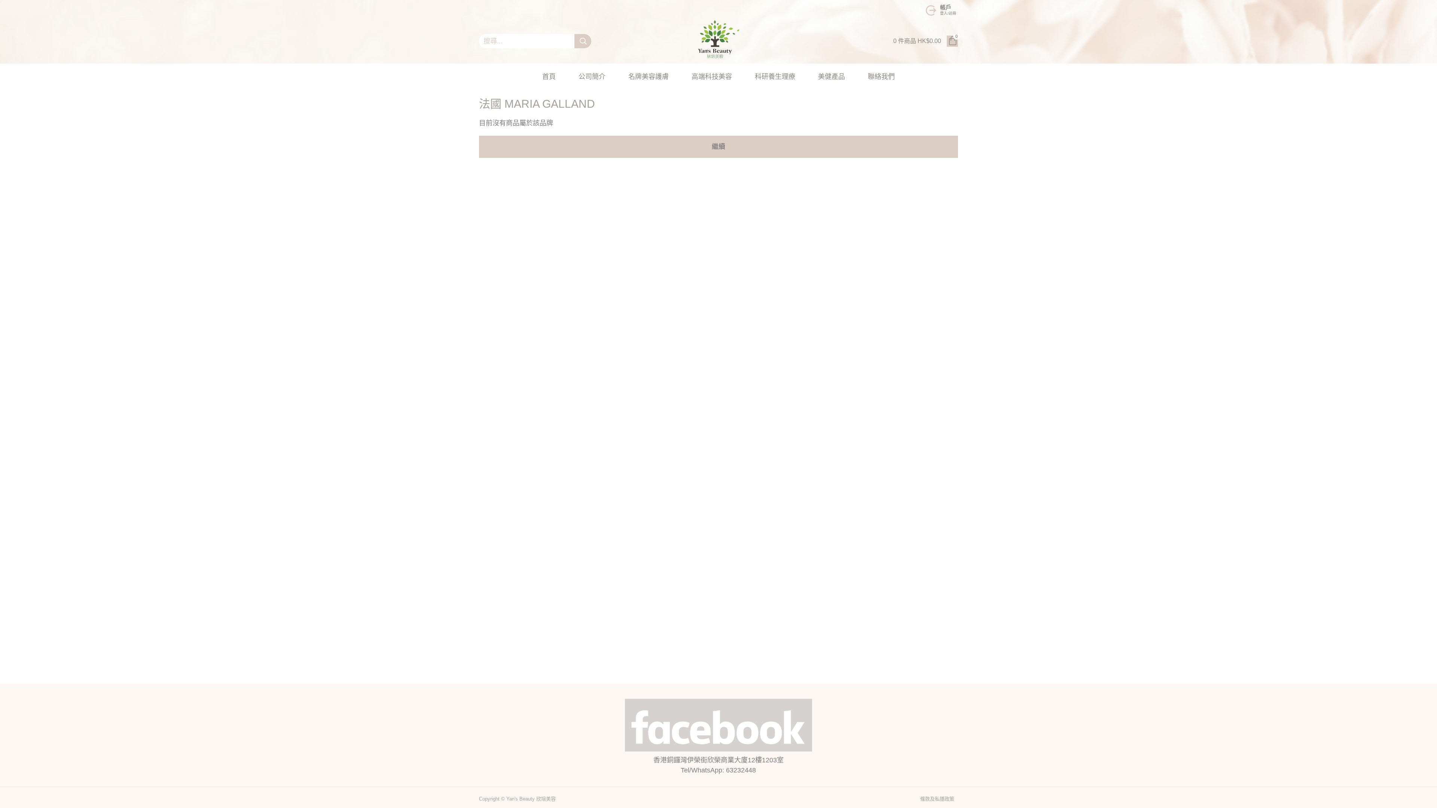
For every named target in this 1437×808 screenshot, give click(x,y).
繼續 (718, 146)
